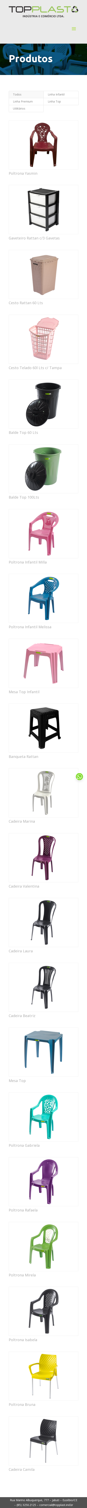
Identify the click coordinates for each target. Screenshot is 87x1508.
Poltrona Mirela (22, 1275)
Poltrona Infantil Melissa (30, 626)
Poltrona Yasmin (23, 173)
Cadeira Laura (21, 951)
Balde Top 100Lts (24, 497)
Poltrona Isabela (23, 1339)
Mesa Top (17, 1080)
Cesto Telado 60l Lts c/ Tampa (35, 367)
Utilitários (19, 108)
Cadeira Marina (22, 821)
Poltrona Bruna (22, 1404)
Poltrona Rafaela (23, 1210)
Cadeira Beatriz (22, 1015)
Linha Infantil (56, 94)
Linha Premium (23, 101)
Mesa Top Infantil (24, 691)
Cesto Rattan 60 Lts (26, 302)
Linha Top (54, 101)
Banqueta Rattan (23, 756)
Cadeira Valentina (24, 886)
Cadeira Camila (22, 1469)
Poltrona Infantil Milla (28, 562)
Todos (17, 94)
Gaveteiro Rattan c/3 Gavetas (34, 238)
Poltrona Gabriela (24, 1145)
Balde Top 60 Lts (23, 432)
